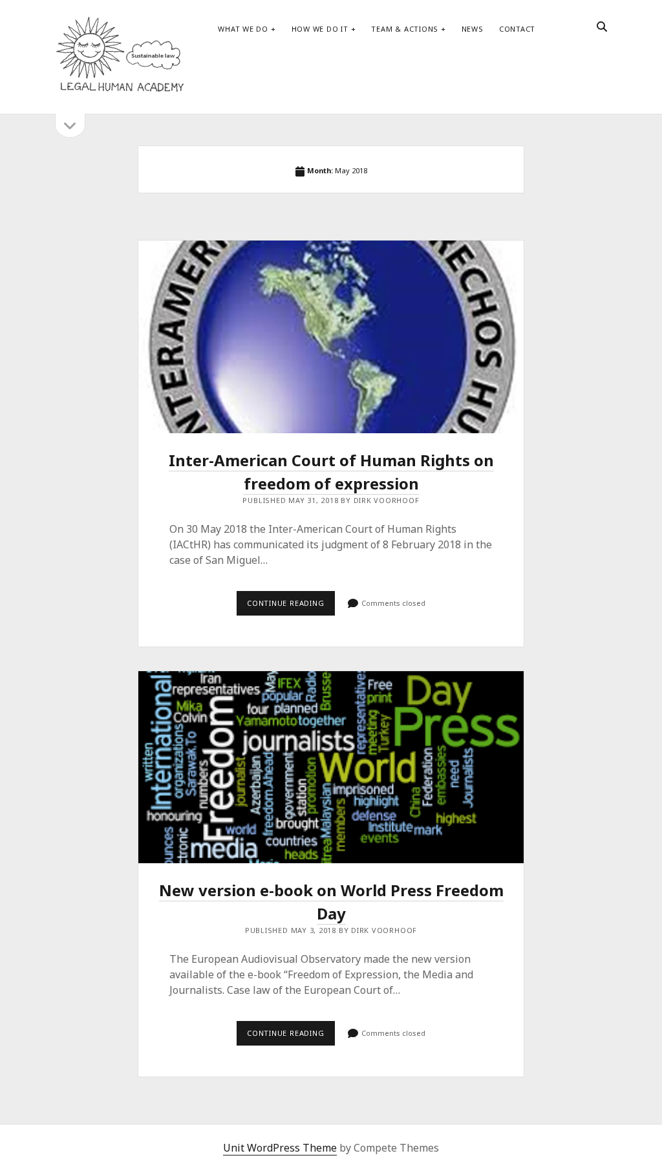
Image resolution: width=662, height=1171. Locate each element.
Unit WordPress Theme (280, 1148)
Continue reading (291, 606)
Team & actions (404, 29)
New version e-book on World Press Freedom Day (330, 767)
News (473, 29)
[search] (602, 27)
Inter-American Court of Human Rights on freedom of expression (330, 337)
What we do (243, 29)
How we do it (320, 29)
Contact (517, 29)
